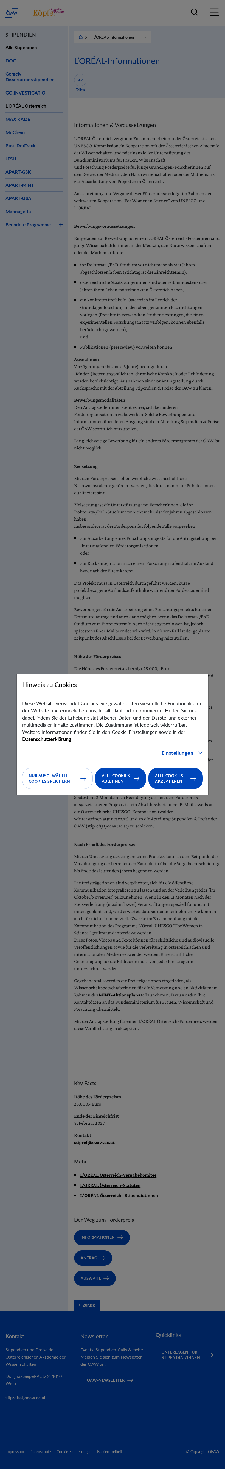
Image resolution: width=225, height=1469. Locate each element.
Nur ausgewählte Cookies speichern (49, 778)
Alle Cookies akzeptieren (169, 778)
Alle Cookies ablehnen (116, 778)
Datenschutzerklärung (46, 739)
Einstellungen (177, 753)
